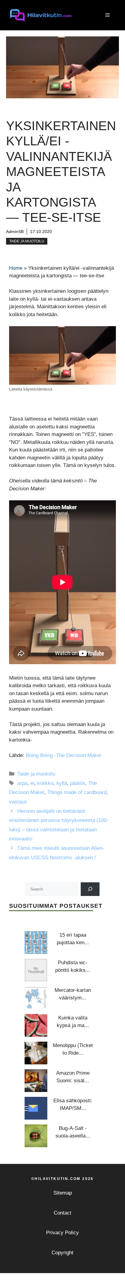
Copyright (62, 1253)
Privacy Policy (62, 1232)
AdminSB (15, 231)
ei (32, 783)
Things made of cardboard (76, 792)
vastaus (18, 802)
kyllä (61, 783)
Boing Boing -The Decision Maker (64, 755)
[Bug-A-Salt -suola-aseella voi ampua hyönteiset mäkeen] (36, 1135)
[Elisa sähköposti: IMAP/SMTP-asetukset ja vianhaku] (36, 1108)
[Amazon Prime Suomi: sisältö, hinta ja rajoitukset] (36, 1080)
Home (15, 268)
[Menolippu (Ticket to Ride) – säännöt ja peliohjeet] (36, 1053)
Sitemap (62, 1193)
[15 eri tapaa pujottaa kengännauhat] (36, 942)
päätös (77, 783)
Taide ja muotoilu (26, 241)
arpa (22, 783)
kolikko (45, 783)
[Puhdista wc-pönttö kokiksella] (36, 970)
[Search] (90, 889)
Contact (62, 1213)
